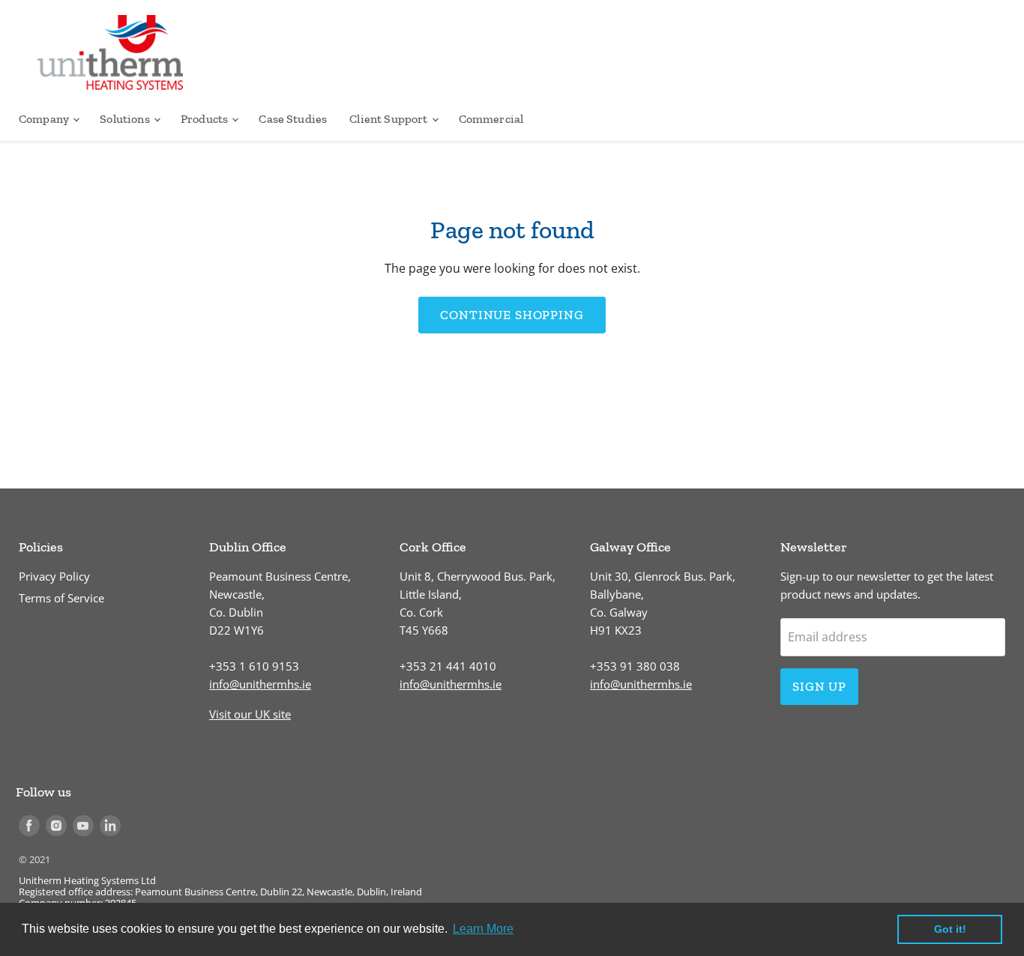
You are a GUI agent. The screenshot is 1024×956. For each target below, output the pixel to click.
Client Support (389, 119)
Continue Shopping (511, 314)
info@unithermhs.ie (260, 684)
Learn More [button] (483, 928)
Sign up (819, 686)
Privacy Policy (54, 576)
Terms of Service (61, 597)
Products (205, 119)
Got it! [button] (950, 929)
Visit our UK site (250, 714)
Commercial (491, 119)
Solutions (126, 119)
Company (45, 119)
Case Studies (293, 119)
